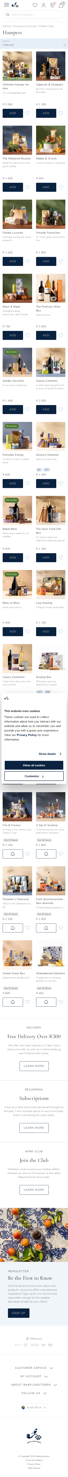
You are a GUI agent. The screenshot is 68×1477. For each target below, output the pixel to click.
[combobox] (34, 45)
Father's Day (46, 26)
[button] (34, 1368)
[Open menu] (6, 5)
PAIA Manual (34, 1468)
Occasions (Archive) (24, 26)
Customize (32, 776)
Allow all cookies (34, 765)
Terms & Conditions (34, 1460)
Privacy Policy (27, 734)
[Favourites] (35, 5)
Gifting (7, 26)
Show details (47, 753)
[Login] (43, 5)
